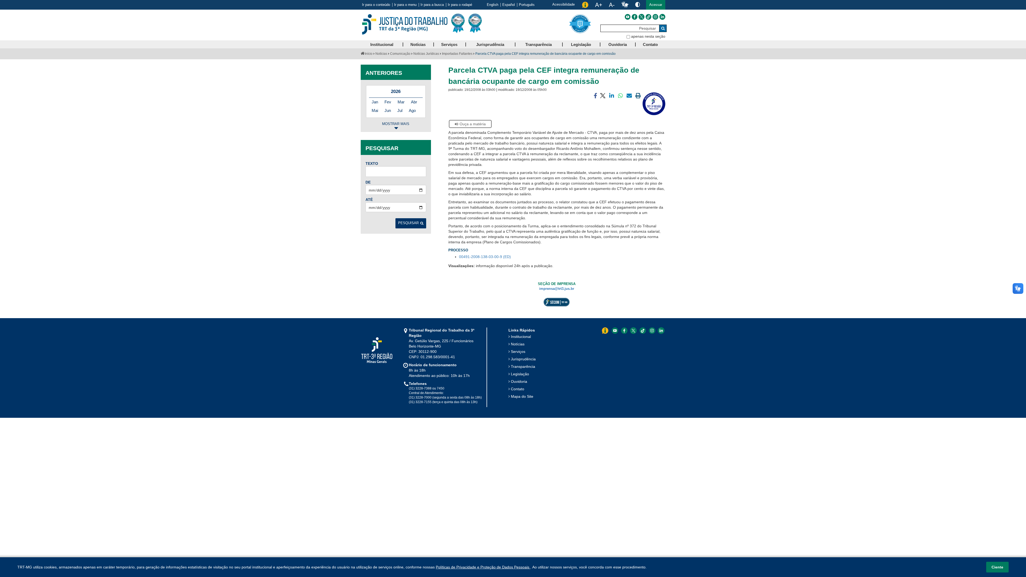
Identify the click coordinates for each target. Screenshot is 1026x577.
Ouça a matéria (473, 124)
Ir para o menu (405, 5)
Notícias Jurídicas (426, 54)
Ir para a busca (432, 5)
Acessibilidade (563, 4)
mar (401, 102)
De (368, 182)
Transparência (523, 366)
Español (508, 5)
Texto (372, 163)
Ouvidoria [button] (617, 44)
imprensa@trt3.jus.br (556, 289)
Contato (517, 389)
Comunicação (400, 54)
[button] (655, 5)
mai (375, 110)
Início (368, 54)
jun (387, 110)
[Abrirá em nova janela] (628, 17)
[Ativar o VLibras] (625, 5)
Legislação (520, 374)
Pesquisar (408, 223)
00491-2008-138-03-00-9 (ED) (485, 257)
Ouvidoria (519, 381)
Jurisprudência (523, 359)
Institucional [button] (381, 44)
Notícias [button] (418, 44)
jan (375, 102)
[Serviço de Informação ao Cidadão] (585, 5)
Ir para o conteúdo (376, 5)
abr (414, 102)
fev (387, 102)
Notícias (381, 54)
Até (369, 199)
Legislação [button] (581, 44)
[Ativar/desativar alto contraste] (637, 4)
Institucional (521, 336)
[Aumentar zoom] (598, 5)
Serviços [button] (449, 44)
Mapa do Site (522, 396)
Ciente (997, 567)
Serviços (518, 351)
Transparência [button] (538, 44)
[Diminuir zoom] (611, 5)
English (492, 5)
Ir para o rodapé (460, 5)
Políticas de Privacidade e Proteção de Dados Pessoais (483, 567)
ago (412, 110)
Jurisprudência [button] (490, 44)
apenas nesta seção (648, 36)
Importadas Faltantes (457, 54)
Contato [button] (650, 44)
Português (527, 5)
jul (399, 110)
